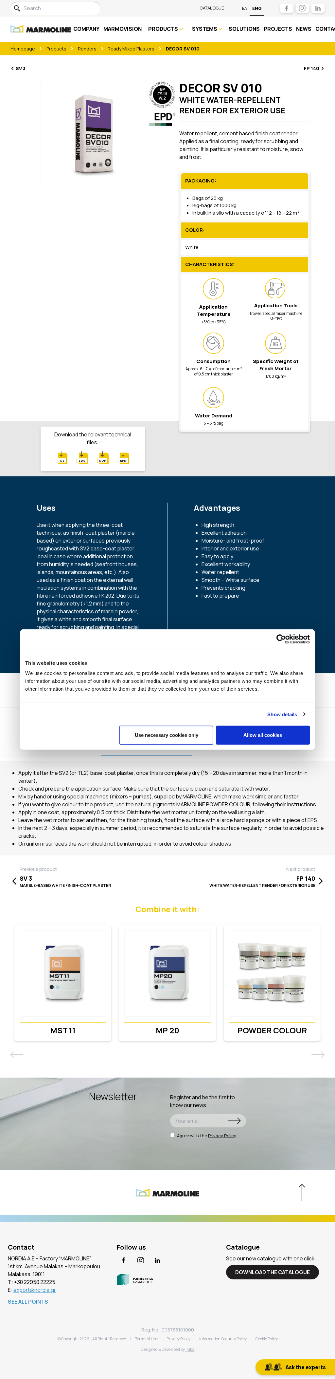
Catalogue (212, 8)
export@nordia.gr (34, 1289)
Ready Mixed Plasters (131, 49)
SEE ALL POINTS (28, 1301)
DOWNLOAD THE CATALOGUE (272, 1272)
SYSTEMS (204, 28)
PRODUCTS (163, 28)
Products (56, 49)
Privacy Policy (222, 1136)
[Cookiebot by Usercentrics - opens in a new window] (281, 639)
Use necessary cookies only (166, 735)
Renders (87, 49)
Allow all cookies (262, 735)
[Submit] (234, 1120)
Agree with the (206, 1136)
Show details (282, 714)
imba (190, 1349)
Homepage (22, 49)
